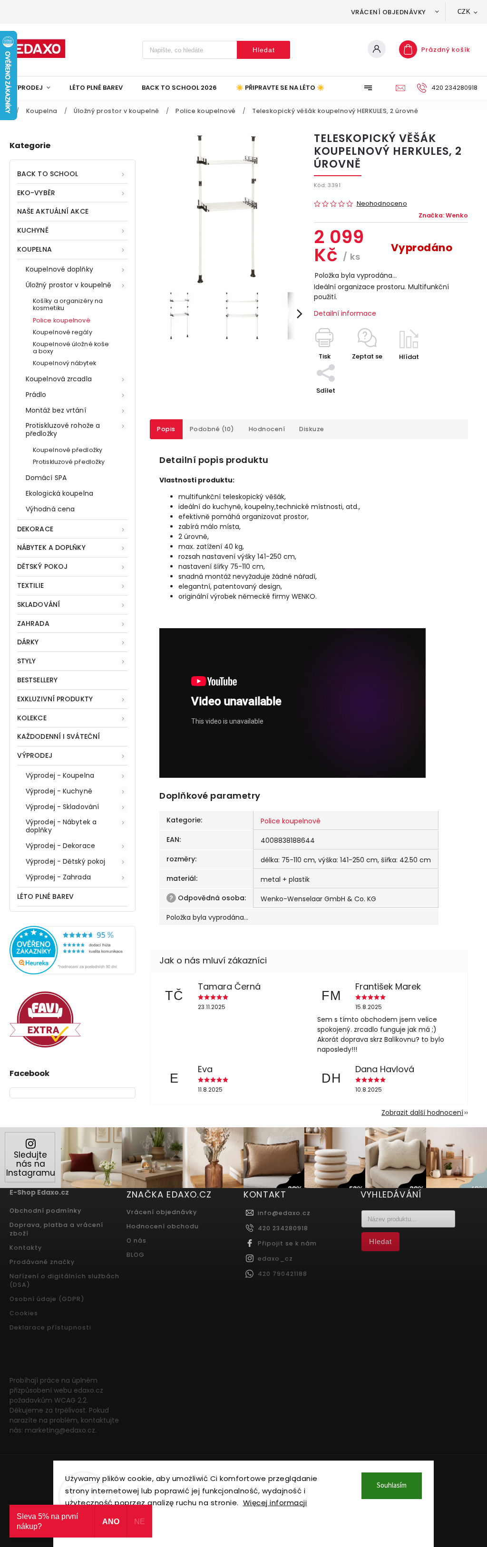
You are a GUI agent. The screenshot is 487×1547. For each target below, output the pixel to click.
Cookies (24, 1313)
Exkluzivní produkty (55, 699)
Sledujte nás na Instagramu (30, 1164)
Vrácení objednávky (388, 12)
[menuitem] (35, 88)
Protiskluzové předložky (69, 462)
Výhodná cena (50, 509)
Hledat (264, 50)
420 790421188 (282, 1274)
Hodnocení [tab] (267, 429)
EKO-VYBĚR (36, 193)
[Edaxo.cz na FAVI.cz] (45, 1045)
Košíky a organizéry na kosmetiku (68, 304)
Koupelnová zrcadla (59, 379)
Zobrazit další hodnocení (422, 1112)
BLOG (136, 1255)
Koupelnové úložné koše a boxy (71, 347)
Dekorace (35, 529)
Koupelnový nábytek (64, 363)
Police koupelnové (61, 320)
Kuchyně (33, 230)
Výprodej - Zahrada (58, 877)
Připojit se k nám (287, 1243)
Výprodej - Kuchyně (59, 791)
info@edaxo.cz (284, 1213)
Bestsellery (37, 680)
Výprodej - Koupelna (60, 775)
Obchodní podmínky (45, 1211)
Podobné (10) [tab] (212, 429)
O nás (136, 1240)
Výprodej (34, 755)
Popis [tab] (166, 429)
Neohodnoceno (382, 204)
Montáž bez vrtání (56, 410)
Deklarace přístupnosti (50, 1327)
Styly (26, 661)
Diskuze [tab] (311, 429)
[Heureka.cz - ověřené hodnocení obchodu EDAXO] (73, 972)
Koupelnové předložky (67, 450)
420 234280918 (283, 1228)
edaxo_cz (275, 1259)
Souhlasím (392, 1485)
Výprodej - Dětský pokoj (65, 861)
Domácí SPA (46, 477)
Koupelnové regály (62, 332)
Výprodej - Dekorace (60, 845)
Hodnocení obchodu (163, 1226)
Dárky (28, 642)
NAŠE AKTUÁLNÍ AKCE (52, 211)
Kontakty (26, 1248)
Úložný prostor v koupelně (69, 285)
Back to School (47, 174)
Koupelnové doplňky (59, 269)
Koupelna (34, 249)
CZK (464, 11)
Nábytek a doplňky (51, 547)
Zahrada (33, 623)
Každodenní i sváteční (58, 736)
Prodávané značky (42, 1262)
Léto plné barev (45, 896)
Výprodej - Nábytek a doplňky (61, 826)
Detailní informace (345, 313)
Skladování (38, 604)
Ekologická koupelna (59, 493)
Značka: (443, 215)
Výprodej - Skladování (62, 806)
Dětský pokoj (42, 566)
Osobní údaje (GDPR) (47, 1299)
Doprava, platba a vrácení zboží (56, 1229)
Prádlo (36, 394)
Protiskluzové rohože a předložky (63, 429)
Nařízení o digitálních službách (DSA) (64, 1280)
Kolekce (32, 718)
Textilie (30, 585)
